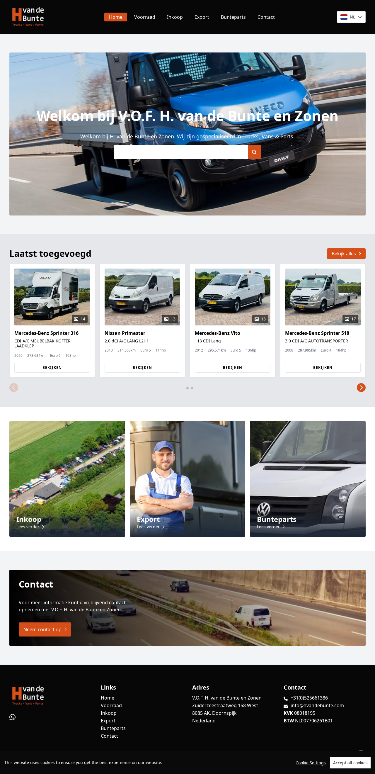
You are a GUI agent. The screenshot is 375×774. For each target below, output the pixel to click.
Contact (266, 17)
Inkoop (175, 17)
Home (115, 17)
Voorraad (144, 17)
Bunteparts (233, 17)
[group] (52, 321)
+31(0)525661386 (309, 698)
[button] (13, 387)
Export (202, 17)
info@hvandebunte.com (317, 705)
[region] (187, 762)
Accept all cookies (350, 762)
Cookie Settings (311, 762)
